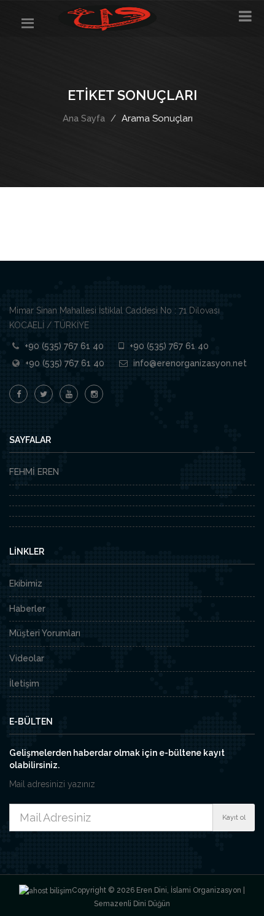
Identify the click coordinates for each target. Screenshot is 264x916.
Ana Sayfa (84, 118)
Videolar (26, 658)
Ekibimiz (25, 583)
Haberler (27, 609)
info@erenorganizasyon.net (190, 363)
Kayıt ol (234, 818)
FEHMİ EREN (34, 472)
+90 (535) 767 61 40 (64, 346)
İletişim (24, 683)
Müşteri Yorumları (44, 633)
